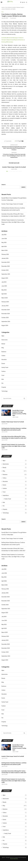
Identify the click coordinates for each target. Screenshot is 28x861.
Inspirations (14, 830)
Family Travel (5, 702)
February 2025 (5, 636)
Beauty (3, 678)
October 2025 (5, 604)
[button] (3, 169)
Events (3, 698)
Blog (3, 682)
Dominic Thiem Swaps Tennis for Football (14, 167)
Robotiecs (21, 40)
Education (4, 694)
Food (3, 710)
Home (3, 7)
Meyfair (16, 40)
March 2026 (5, 585)
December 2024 (6, 644)
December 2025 (6, 596)
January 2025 (5, 640)
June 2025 (4, 620)
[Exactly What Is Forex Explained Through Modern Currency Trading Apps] (6, 747)
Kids (3, 714)
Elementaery (10, 42)
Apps (3, 670)
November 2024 (6, 648)
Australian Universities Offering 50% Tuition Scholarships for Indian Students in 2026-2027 (14, 771)
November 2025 (6, 600)
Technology (4, 725)
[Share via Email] (22, 141)
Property (4, 721)
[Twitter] (22, 2)
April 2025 (4, 628)
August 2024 (5, 660)
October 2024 (5, 652)
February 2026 (5, 589)
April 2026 (4, 581)
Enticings (4, 42)
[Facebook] (20, 2)
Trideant (20, 37)
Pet (2, 717)
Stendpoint (4, 40)
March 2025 (5, 632)
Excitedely (4, 37)
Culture (3, 690)
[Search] (26, 2)
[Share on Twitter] (19, 141)
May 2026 (4, 577)
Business (4, 686)
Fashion (4, 706)
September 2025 (6, 608)
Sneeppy (15, 37)
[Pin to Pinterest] (21, 141)
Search (4, 519)
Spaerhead (10, 40)
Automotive (5, 674)
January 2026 (5, 593)
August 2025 (5, 612)
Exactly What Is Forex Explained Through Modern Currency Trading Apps (19, 747)
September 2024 (6, 656)
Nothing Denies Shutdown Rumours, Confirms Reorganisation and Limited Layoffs (14, 763)
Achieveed (10, 37)
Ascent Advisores (14, 858)
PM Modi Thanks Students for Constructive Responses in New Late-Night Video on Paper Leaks (13, 556)
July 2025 (4, 616)
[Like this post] (16, 141)
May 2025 (4, 624)
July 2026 (4, 569)
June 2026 (4, 573)
